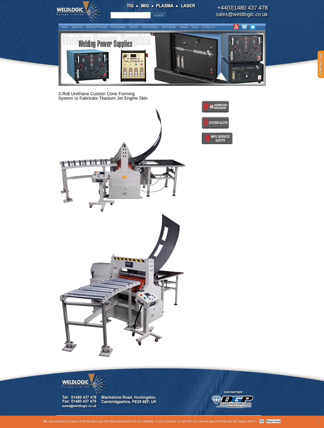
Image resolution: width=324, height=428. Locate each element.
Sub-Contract (150, 27)
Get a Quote (169, 27)
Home (64, 27)
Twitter (253, 27)
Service (133, 27)
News (195, 27)
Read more (273, 421)
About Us (76, 27)
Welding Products (96, 27)
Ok (261, 421)
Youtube (236, 27)
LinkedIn (244, 27)
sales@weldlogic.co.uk (242, 14)
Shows (184, 27)
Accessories (118, 27)
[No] (318, 422)
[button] (162, 58)
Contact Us (208, 27)
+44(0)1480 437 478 (242, 7)
